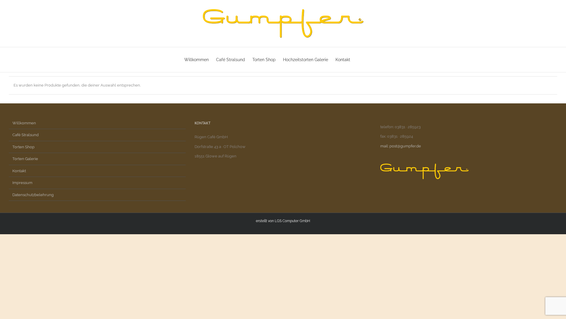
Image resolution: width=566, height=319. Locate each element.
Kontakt (19, 171)
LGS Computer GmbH (292, 221)
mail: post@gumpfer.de (400, 146)
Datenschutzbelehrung (33, 195)
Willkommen (24, 123)
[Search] (373, 59)
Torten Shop (23, 147)
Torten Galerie (25, 159)
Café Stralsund (25, 135)
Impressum (22, 182)
